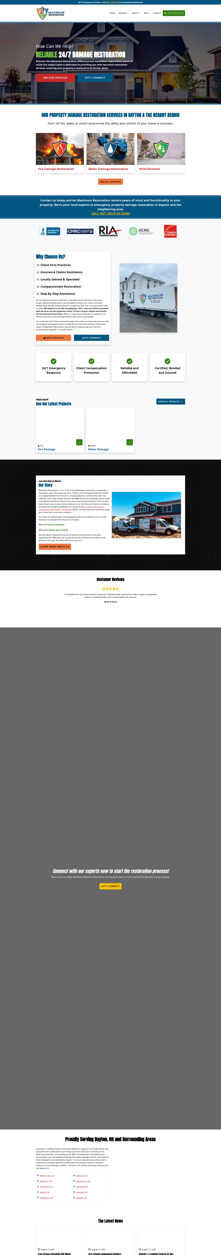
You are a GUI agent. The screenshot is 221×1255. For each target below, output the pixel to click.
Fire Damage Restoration (56, 169)
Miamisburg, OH (83, 1181)
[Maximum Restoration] (50, 13)
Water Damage (98, 449)
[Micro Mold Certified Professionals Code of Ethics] (80, 231)
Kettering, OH (82, 1175)
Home (112, 13)
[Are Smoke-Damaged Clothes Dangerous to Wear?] (110, 1236)
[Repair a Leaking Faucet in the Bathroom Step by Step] (161, 1236)
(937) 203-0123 (112, 2)
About (135, 13)
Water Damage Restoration (108, 169)
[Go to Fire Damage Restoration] (60, 149)
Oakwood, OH (82, 1186)
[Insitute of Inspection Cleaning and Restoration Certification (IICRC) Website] (141, 231)
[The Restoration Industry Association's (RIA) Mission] (110, 231)
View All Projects (169, 401)
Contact (157, 13)
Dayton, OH (45, 1192)
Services (123, 13)
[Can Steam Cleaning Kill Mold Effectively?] (60, 1236)
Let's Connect (95, 77)
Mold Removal (149, 169)
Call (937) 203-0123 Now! (110, 213)
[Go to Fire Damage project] (79, 442)
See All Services (110, 181)
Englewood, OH (46, 1198)
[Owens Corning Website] (171, 231)
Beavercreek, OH (47, 1175)
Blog (146, 13)
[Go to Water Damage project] (129, 442)
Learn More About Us (54, 546)
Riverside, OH (81, 1192)
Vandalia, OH (81, 1198)
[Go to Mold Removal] (161, 149)
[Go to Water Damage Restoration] (110, 149)
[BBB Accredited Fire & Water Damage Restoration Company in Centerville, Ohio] (50, 231)
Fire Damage (46, 449)
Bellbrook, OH (46, 1181)
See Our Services (55, 77)
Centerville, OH (46, 1186)
